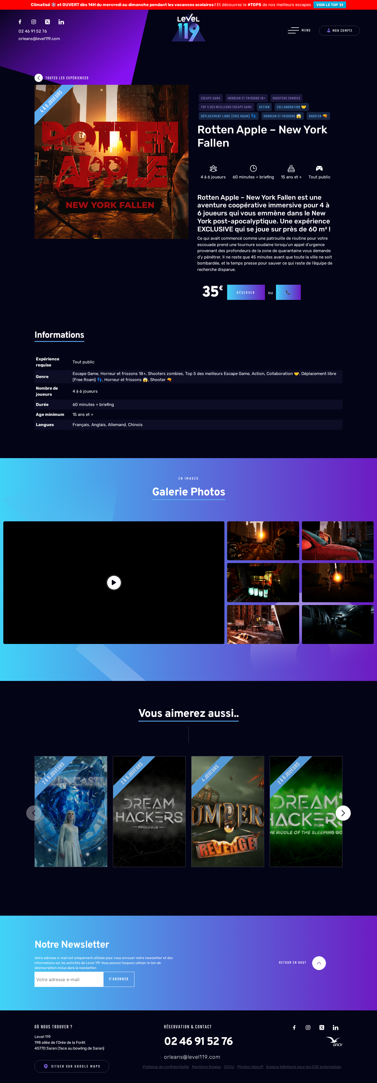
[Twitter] (47, 21)
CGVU (229, 1066)
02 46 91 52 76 (32, 31)
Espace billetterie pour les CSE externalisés (303, 1066)
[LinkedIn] (61, 21)
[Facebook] (20, 21)
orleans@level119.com (39, 38)
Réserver (246, 293)
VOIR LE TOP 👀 (329, 5)
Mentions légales (206, 1066)
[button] (343, 813)
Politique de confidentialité (166, 1066)
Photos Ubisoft (250, 1066)
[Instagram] (33, 21)
